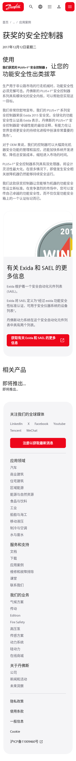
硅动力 (15, 649)
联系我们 (17, 585)
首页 (5, 22)
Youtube (59, 424)
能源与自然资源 (22, 494)
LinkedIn (16, 424)
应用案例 (25, 22)
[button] (49, 6)
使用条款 (17, 711)
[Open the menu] (70, 6)
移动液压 (17, 521)
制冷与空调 (18, 528)
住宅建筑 (17, 481)
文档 (13, 551)
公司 (13, 672)
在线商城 (17, 656)
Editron (15, 615)
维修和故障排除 (22, 572)
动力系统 (17, 642)
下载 (13, 558)
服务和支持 (19, 544)
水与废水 (17, 535)
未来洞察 (17, 686)
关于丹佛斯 (19, 665)
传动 (13, 608)
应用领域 (17, 460)
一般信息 (17, 721)
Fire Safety (17, 622)
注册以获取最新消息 (38, 443)
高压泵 (15, 629)
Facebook (41, 424)
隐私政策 (17, 701)
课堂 (13, 578)
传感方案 (17, 635)
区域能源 (17, 488)
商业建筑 (17, 474)
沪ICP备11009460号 (24, 741)
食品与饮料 (18, 501)
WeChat (31, 430)
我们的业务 (19, 595)
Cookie (15, 731)
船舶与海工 (18, 514)
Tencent (15, 430)
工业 (13, 508)
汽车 (13, 467)
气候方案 (17, 602)
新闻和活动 (18, 679)
